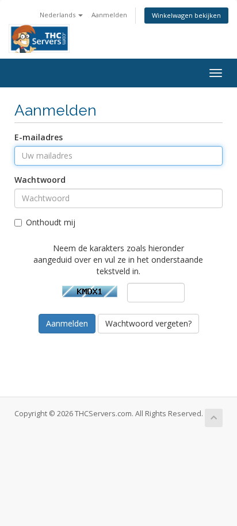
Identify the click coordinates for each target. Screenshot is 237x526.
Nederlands (58, 14)
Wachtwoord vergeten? (148, 323)
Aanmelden (109, 14)
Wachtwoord (40, 179)
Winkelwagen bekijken (186, 15)
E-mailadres (38, 137)
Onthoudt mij (50, 222)
